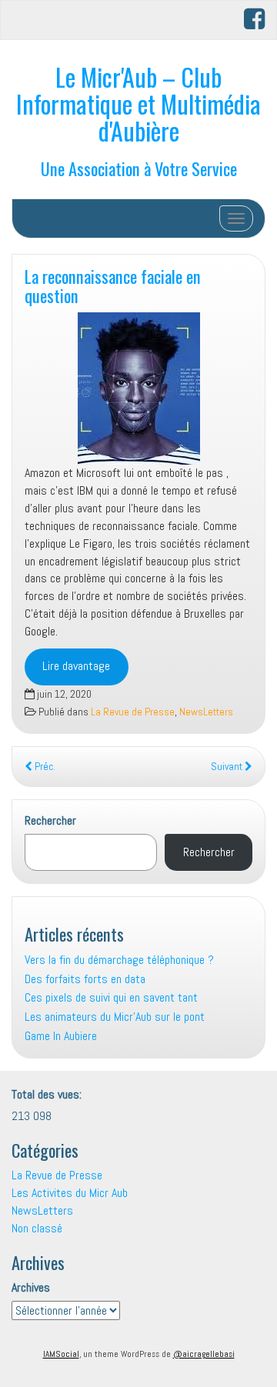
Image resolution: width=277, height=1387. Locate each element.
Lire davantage (76, 666)
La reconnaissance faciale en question (113, 285)
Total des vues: (48, 1094)
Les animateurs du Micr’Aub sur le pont (115, 1017)
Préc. (43, 766)
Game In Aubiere (61, 1036)
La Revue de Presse (133, 712)
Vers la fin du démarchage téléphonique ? (119, 960)
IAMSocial (61, 1354)
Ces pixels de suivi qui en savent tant (111, 997)
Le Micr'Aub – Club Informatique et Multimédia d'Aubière (138, 103)
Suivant (228, 766)
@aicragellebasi (204, 1354)
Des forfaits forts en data (85, 979)
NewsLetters (206, 712)
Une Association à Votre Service (139, 168)
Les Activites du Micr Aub (70, 1193)
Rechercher (50, 820)
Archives (31, 1287)
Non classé (37, 1228)
